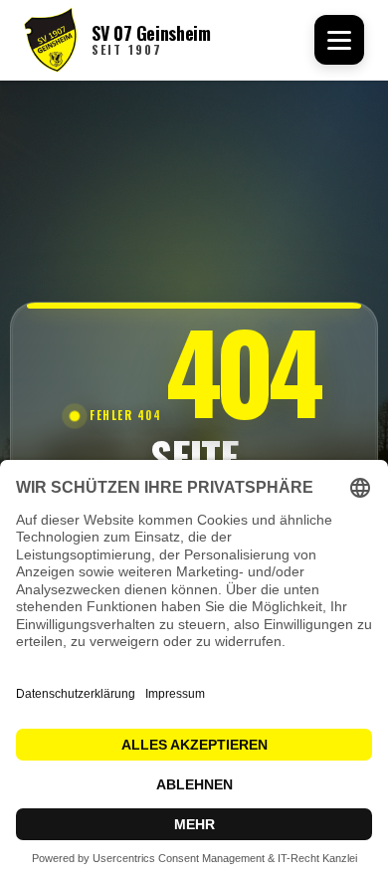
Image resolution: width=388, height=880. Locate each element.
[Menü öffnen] (339, 40)
